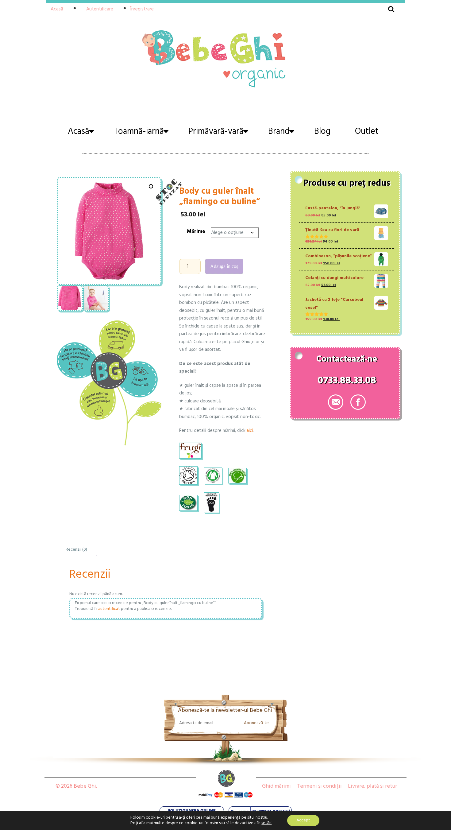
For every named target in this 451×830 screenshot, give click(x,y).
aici (250, 430)
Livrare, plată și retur (372, 786)
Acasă (57, 9)
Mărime (196, 231)
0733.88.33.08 (347, 382)
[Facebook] (358, 402)
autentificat (109, 608)
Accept (303, 820)
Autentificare (99, 9)
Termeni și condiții (319, 786)
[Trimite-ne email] (335, 402)
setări (266, 823)
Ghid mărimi (276, 786)
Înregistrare (142, 9)
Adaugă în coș (224, 266)
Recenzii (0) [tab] (76, 549)
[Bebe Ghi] (225, 58)
